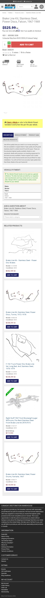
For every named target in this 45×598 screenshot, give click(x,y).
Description (8, 135)
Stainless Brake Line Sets (33, 13)
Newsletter (4, 589)
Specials (4, 573)
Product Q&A (34, 135)
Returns (3, 561)
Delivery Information (7, 547)
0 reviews (15, 52)
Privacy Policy (5, 549)
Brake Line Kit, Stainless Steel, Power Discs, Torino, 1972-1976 (20, 313)
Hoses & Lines (19, 13)
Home (4, 13)
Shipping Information (7, 538)
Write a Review (26, 52)
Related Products (10, 140)
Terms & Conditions (7, 551)
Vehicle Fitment (21, 135)
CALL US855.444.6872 (33, 65)
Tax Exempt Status (6, 540)
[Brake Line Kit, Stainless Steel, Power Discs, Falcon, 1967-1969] (22, 88)
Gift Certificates (6, 571)
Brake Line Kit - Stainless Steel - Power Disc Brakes (21, 261)
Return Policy (5, 536)
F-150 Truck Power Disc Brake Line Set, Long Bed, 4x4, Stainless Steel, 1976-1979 (20, 366)
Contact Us (28, 1)
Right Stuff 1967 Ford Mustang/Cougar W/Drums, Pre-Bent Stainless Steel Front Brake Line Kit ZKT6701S (21, 420)
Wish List (4, 587)
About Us (4, 545)
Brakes (10, 13)
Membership (5, 592)
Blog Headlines (6, 575)
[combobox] (22, 217)
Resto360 (4, 534)
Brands (3, 569)
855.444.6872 (18, 1)
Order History (5, 585)
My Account (5, 583)
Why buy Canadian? (7, 543)
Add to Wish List (9, 55)
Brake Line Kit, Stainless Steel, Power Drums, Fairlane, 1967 (20, 475)
